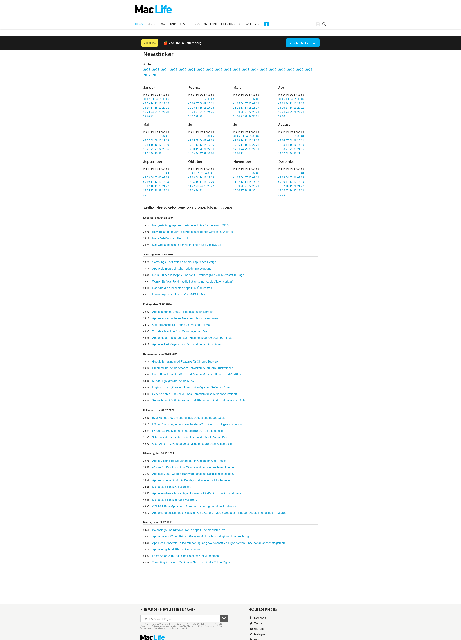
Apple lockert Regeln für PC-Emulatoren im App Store (186, 344)
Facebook (260, 618)
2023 (173, 69)
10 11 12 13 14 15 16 (201, 144)
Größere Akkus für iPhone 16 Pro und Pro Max (181, 324)
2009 (299, 69)
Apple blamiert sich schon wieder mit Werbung (181, 268)
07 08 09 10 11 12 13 (201, 177)
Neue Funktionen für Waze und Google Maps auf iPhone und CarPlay (196, 374)
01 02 (210, 136)
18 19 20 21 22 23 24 (246, 112)
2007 (146, 75)
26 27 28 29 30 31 (289, 153)
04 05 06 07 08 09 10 (246, 103)
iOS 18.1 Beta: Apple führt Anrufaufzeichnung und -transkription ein (194, 506)
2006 (155, 75)
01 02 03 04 (207, 99)
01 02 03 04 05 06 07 (156, 99)
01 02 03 (254, 99)
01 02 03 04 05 (160, 136)
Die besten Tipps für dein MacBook (174, 499)
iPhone (152, 24)
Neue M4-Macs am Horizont (170, 238)
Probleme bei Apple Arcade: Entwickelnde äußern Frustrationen (192, 368)
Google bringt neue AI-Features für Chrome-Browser (185, 361)
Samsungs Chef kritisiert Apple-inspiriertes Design (184, 262)
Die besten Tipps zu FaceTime (171, 486)
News (139, 24)
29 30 (281, 116)
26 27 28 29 (195, 116)
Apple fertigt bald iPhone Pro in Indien (176, 549)
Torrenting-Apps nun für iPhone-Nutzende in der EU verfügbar (191, 562)
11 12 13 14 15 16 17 (246, 107)
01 (167, 173)
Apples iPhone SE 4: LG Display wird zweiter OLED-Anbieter (191, 480)
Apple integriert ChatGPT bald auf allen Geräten (182, 311)
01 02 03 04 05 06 (203, 173)
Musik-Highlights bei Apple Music (173, 381)
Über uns (228, 24)
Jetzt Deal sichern (304, 43)
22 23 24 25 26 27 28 (156, 112)
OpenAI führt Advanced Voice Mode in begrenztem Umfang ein (192, 443)
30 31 (281, 194)
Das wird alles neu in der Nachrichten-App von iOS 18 (186, 244)
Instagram (260, 634)
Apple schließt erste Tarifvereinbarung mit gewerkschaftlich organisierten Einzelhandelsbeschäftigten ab (218, 543)
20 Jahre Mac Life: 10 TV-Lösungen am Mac (180, 331)
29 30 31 (148, 116)
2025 (155, 69)
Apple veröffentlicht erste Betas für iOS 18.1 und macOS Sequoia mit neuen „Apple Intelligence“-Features (219, 512)
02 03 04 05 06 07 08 (156, 177)
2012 (272, 69)
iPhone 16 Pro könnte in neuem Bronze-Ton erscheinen (187, 430)
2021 (191, 69)
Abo (257, 24)
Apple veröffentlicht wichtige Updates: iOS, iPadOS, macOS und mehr (196, 493)
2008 (308, 69)
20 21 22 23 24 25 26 (156, 149)
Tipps (196, 24)
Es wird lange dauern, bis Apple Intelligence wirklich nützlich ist (192, 231)
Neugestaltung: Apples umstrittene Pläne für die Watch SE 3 (190, 225)
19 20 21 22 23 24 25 (201, 112)
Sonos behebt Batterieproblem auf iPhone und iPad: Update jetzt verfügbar (199, 400)
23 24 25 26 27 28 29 (156, 190)
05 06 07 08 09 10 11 (201, 103)
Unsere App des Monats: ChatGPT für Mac (179, 294)
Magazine (211, 24)
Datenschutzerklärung (181, 628)
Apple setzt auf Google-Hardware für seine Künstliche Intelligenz (193, 473)
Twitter (258, 623)
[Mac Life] (184, 637)
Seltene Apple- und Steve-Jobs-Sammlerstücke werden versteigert (194, 393)
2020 (200, 69)
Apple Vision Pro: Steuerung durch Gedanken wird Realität (189, 460)
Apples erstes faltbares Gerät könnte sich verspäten (185, 318)
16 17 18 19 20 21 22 (156, 186)
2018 (218, 69)
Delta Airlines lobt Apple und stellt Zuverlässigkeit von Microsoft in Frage (198, 275)
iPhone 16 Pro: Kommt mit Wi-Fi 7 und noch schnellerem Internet (193, 467)
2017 (227, 69)
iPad (173, 24)
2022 (182, 69)
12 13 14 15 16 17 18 (201, 107)
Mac (163, 24)
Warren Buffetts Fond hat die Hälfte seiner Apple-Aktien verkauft (192, 281)
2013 (263, 69)
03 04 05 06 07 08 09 (201, 140)
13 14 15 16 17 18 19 (156, 144)
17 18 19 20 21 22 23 (201, 149)
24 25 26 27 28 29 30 (201, 153)
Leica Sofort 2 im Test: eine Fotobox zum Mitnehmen (185, 555)
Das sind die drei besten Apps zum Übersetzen (182, 288)
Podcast (245, 24)
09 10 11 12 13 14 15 (156, 181)
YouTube (259, 628)
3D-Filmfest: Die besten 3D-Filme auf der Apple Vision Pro (189, 437)
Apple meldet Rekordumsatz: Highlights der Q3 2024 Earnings (192, 337)
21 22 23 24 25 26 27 (201, 186)
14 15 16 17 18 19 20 (201, 181)
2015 (245, 69)
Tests (184, 24)
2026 (146, 69)
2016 (236, 69)
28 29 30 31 (195, 190)
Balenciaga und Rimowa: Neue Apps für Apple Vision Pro (188, 530)
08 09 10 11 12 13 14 (156, 103)
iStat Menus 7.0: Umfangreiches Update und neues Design (189, 417)
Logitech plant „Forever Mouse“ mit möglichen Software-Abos (191, 387)
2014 (254, 69)
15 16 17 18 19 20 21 (156, 107)
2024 (164, 69)
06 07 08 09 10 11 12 (156, 140)
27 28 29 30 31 (152, 153)
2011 (281, 69)
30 (144, 194)
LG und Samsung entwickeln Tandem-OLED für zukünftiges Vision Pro (197, 424)
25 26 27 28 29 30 (244, 190)
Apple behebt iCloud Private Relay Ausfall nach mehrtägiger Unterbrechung (200, 536)
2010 (290, 69)
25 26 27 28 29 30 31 (246, 116)
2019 (209, 69)
